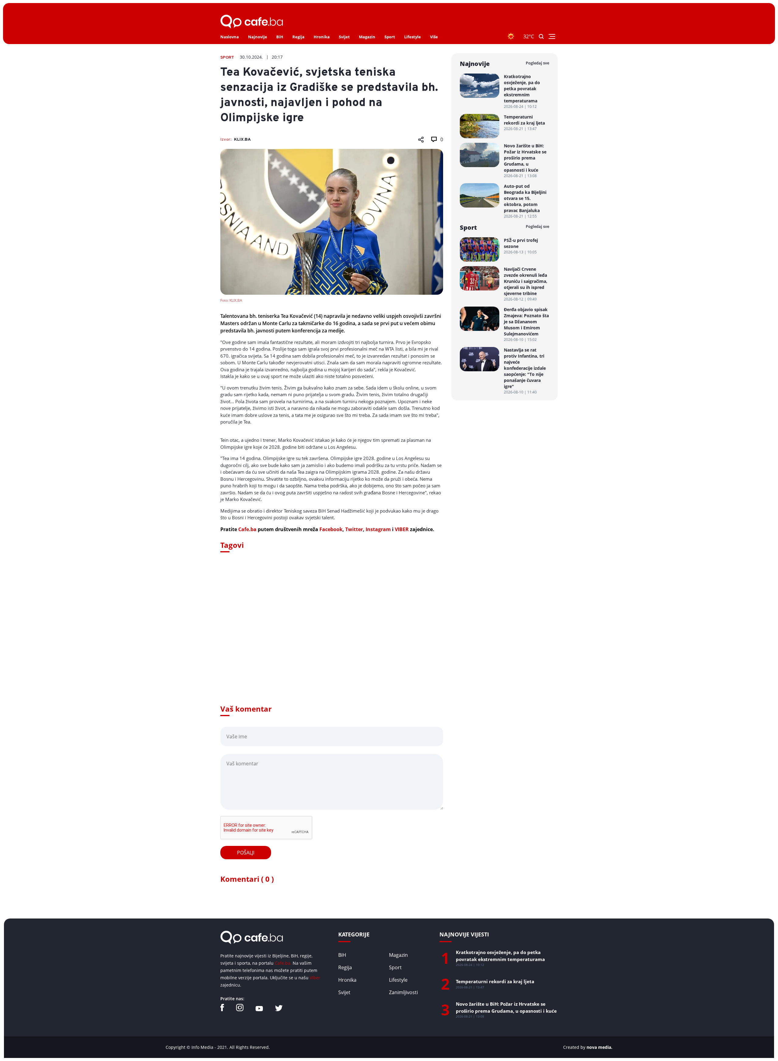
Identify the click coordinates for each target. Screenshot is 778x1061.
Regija (298, 36)
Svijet (344, 36)
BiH (279, 36)
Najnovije (257, 36)
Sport (389, 36)
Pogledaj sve (537, 63)
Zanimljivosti (403, 992)
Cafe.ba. (283, 963)
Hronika (322, 36)
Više (434, 36)
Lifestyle (412, 36)
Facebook (331, 529)
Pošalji (245, 852)
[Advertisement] (331, 637)
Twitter (354, 529)
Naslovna (229, 36)
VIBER (402, 529)
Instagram (378, 529)
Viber (315, 977)
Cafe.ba (247, 529)
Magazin (367, 36)
